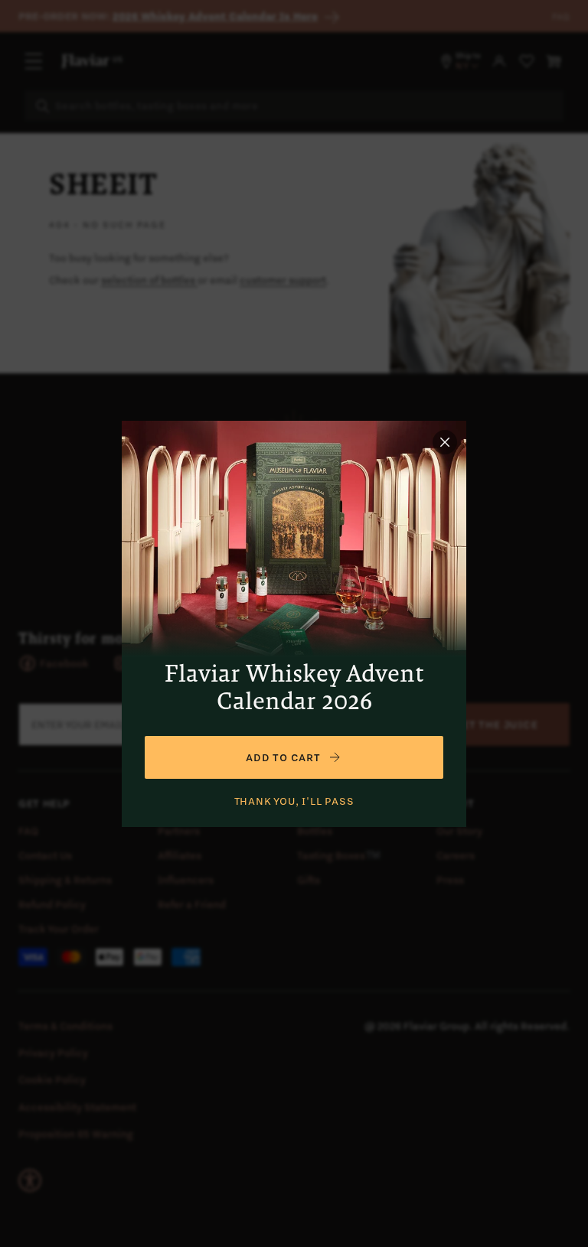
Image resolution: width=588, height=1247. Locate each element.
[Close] (445, 442)
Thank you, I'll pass (294, 801)
